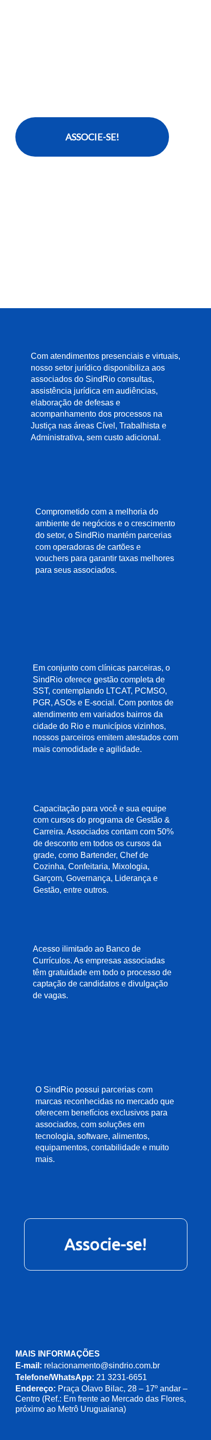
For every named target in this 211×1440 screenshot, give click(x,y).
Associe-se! (105, 1244)
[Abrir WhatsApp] (185, 1414)
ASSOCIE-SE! (92, 136)
